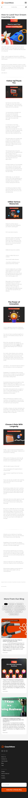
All (5, 604)
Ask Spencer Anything (14, 614)
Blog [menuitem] (2, 763)
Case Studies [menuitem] (4, 761)
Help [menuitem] (2, 765)
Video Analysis (11, 604)
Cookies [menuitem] (3, 778)
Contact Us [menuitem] (4, 759)
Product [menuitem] (3, 754)
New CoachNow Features (19, 606)
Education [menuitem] (4, 769)
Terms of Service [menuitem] (5, 773)
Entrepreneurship (9, 611)
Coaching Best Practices (7, 609)
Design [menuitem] (3, 771)
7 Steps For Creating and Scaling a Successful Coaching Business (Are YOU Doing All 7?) (13, 720)
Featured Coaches (18, 611)
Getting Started (19, 604)
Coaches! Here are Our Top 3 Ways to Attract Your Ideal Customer (12, 640)
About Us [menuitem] (3, 756)
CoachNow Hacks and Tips (8, 606)
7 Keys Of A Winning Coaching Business (13, 680)
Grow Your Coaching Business (19, 609)
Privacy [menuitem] (3, 775)
